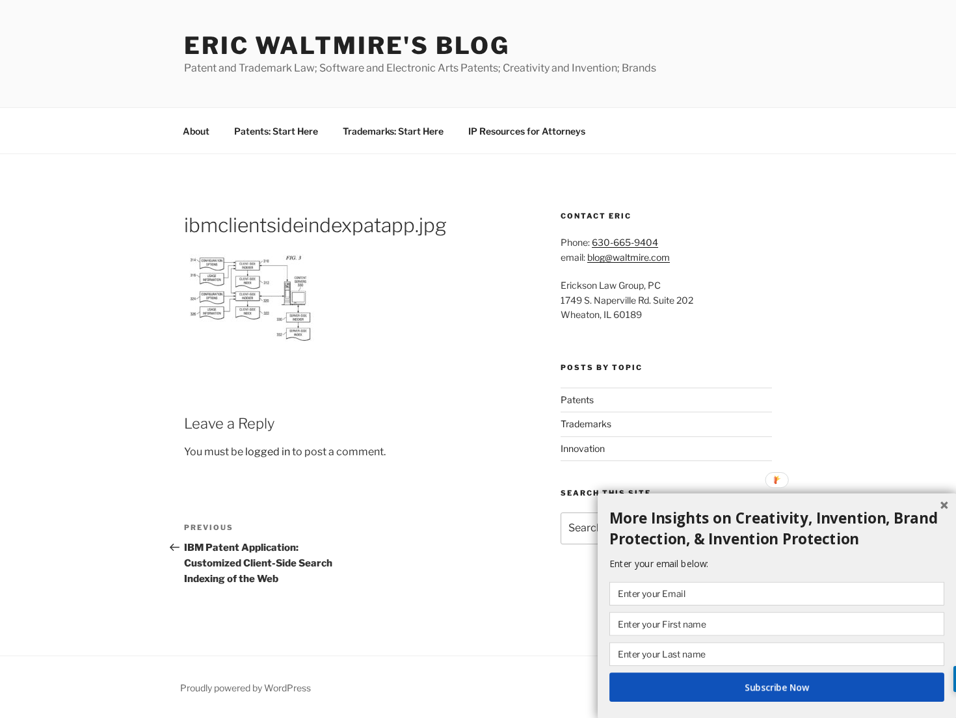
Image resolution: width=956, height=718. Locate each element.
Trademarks (586, 423)
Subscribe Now (777, 687)
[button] (776, 529)
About (196, 131)
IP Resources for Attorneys (526, 131)
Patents (577, 399)
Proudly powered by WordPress (245, 687)
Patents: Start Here (276, 131)
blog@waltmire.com (628, 257)
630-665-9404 (625, 242)
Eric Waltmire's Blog (347, 45)
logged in (267, 451)
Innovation (583, 448)
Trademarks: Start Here (393, 131)
